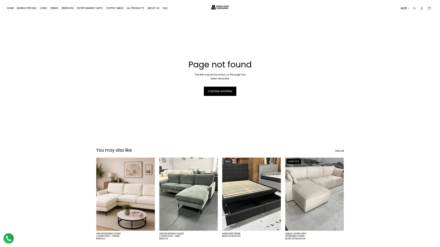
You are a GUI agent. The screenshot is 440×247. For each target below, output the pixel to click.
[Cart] (429, 8)
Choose (278, 225)
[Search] (414, 8)
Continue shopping (220, 91)
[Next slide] (150, 194)
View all (339, 150)
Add (152, 225)
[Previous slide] (101, 194)
